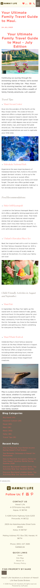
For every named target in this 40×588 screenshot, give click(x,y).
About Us (20, 561)
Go (4, 573)
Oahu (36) (7, 434)
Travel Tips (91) (9, 437)
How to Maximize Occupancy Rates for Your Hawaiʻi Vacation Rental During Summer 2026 (19, 461)
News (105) (7, 431)
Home (20, 555)
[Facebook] (23, 494)
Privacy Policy (20, 563)
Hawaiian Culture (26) (12, 421)
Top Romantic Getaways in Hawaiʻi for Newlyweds (19, 454)
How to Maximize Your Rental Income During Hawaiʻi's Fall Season (19, 449)
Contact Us (20, 547)
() (26, 4)
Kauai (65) (7, 424)
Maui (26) (7, 427)
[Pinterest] (32, 494)
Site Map (20, 558)
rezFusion (24, 586)
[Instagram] (27, 494)
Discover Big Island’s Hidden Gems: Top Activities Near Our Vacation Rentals (19, 468)
